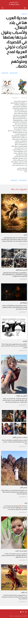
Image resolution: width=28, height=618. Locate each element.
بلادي (25, 235)
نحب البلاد (24, 592)
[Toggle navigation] (25, 8)
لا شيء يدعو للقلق (21, 270)
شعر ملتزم (24, 13)
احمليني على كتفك (21, 396)
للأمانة (25, 341)
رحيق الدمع (23, 303)
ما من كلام (23, 487)
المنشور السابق (13, 72)
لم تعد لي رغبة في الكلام (20, 437)
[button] (25, 612)
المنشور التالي (5, 72)
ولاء (25, 503)
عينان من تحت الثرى (21, 551)
